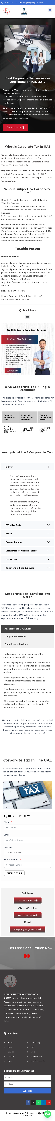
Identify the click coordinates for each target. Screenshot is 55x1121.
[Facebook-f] (28, 1102)
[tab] (27, 629)
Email (6, 834)
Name (7, 822)
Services (8, 847)
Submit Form (14, 873)
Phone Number (11, 859)
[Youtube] (48, 1102)
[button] (50, 10)
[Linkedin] (43, 1102)
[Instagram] (33, 1102)
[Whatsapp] (38, 1102)
